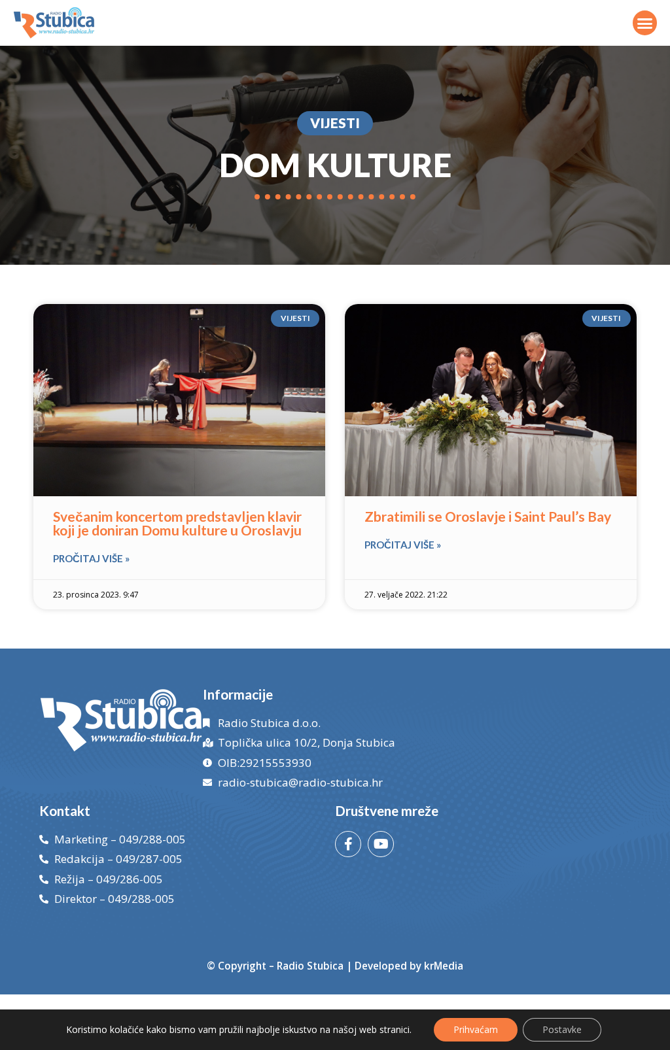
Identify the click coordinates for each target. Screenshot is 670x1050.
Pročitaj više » (91, 558)
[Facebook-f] (348, 844)
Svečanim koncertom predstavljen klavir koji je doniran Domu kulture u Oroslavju (177, 523)
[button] (645, 22)
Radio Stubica (310, 965)
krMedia (443, 965)
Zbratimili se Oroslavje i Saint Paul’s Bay (487, 516)
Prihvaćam (475, 1029)
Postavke (562, 1029)
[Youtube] (381, 844)
